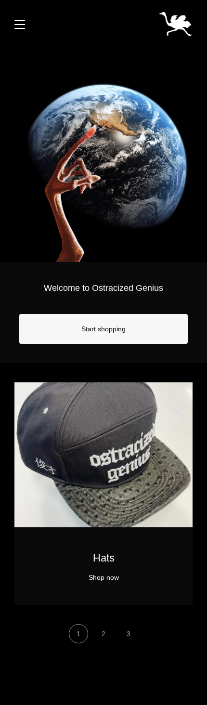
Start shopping (103, 329)
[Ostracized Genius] (176, 24)
